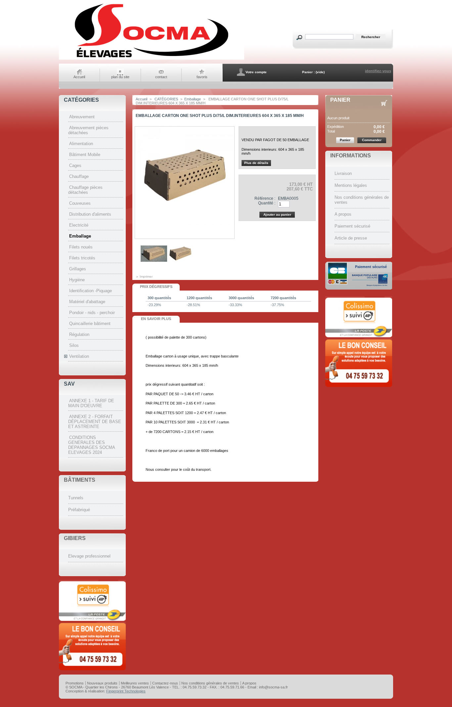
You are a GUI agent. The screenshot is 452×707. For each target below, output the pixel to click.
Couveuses (80, 203)
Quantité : (266, 203)
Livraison (343, 173)
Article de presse (351, 238)
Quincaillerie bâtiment (90, 323)
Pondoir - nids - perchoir (92, 312)
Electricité (78, 225)
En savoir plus (156, 319)
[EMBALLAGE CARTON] (154, 266)
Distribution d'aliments (90, 214)
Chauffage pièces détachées (85, 190)
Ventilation (79, 356)
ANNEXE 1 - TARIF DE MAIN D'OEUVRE (91, 403)
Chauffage (79, 176)
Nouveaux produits (102, 683)
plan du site (120, 77)
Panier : (308, 72)
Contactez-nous (165, 683)
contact (161, 77)
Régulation (79, 334)
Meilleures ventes (135, 683)
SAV (69, 384)
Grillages (77, 268)
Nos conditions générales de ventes (210, 683)
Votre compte (256, 72)
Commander (372, 140)
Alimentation (81, 143)
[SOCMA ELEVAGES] (151, 58)
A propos (343, 214)
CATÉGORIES (81, 100)
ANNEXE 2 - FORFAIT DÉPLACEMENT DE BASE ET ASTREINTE (94, 421)
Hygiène (77, 279)
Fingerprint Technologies (126, 691)
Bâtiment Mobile (84, 154)
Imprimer (146, 276)
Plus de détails (256, 163)
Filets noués (81, 247)
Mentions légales (351, 185)
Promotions (75, 683)
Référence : (264, 198)
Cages (75, 165)
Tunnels (75, 497)
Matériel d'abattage (87, 301)
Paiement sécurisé (352, 226)
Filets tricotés (82, 257)
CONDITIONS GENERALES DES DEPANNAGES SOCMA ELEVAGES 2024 (91, 445)
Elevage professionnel (89, 556)
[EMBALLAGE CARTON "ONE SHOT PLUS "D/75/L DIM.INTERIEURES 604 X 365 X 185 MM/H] (180, 266)
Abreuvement (82, 116)
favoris (202, 77)
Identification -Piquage (90, 290)
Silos (74, 345)
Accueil (79, 77)
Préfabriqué (79, 509)
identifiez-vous (378, 71)
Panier (340, 100)
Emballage (80, 236)
